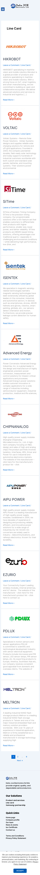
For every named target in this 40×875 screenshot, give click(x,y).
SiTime (8, 201)
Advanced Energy (17, 353)
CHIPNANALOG (16, 426)
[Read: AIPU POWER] (16, 486)
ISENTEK (10, 278)
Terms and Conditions (15, 836)
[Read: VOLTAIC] (15, 115)
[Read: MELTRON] (15, 690)
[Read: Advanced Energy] (16, 340)
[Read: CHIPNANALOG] (15, 414)
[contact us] (20, 844)
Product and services (15, 800)
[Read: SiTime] (15, 189)
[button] (3, 9)
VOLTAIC (10, 128)
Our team (9, 822)
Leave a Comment (11, 65)
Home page (10, 817)
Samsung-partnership (15, 805)
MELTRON (11, 702)
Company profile (12, 820)
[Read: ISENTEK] (15, 265)
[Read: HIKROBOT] (16, 47)
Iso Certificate (11, 827)
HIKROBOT (12, 59)
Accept (20, 871)
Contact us (10, 830)
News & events (12, 825)
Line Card (25, 65)
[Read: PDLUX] (19, 619)
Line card (10, 803)
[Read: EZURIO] (16, 561)
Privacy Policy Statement (16, 838)
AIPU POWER (14, 499)
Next (20, 761)
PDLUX (9, 631)
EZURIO (9, 575)
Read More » (8, 100)
